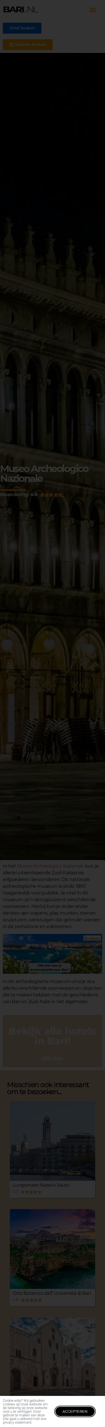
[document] (52, 713)
